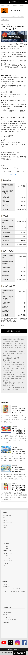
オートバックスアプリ (8, 522)
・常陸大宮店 (14, 5)
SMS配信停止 (6, 622)
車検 (4, 565)
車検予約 (5, 584)
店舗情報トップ (6, 525)
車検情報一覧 (21, 5)
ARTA (4, 614)
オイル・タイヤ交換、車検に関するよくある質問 (14, 591)
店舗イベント (6, 520)
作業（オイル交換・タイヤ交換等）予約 (12, 589)
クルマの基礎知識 (7, 612)
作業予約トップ (6, 586)
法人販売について (7, 610)
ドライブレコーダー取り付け (9, 619)
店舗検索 (3, 5)
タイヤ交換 (5, 546)
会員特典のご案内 (7, 515)
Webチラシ (5, 517)
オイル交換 (5, 555)
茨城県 (8, 5)
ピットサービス (6, 558)
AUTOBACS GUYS (7, 550)
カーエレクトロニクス (8, 560)
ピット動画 (5, 548)
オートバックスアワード (8, 617)
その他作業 (5, 563)
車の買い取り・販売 (7, 553)
